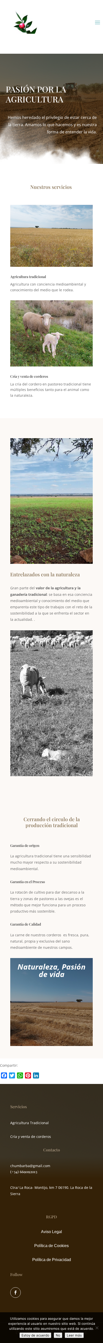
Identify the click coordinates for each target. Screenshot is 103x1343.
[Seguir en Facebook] (15, 1292)
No (58, 1335)
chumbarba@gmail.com (30, 1165)
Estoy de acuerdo (35, 1335)
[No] (96, 1327)
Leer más (74, 1335)
